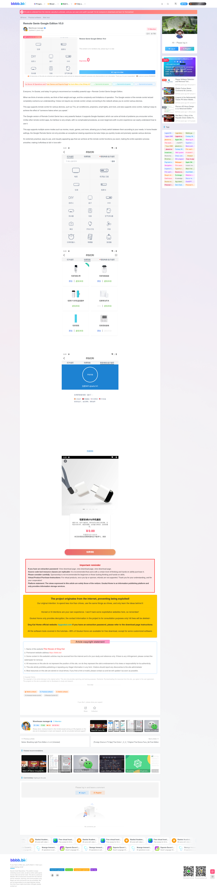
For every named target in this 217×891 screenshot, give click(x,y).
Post (185, 4)
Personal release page (169, 185)
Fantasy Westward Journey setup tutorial (180, 149)
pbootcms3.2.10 (180, 146)
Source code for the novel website (180, 172)
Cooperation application (81, 870)
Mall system (180, 152)
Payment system (169, 162)
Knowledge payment (180, 178)
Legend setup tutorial (180, 136)
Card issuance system (169, 178)
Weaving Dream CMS (190, 139)
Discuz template (190, 178)
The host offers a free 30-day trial (79, 84)
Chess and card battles (180, 156)
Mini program (179, 159)
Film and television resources (169, 172)
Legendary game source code (180, 133)
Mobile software (31, 692)
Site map (93, 870)
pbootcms (169, 149)
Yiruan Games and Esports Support (57, 84)
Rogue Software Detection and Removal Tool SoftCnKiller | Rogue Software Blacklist (184, 82)
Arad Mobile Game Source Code (190, 172)
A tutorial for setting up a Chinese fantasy (190, 152)
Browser (190, 156)
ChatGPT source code (190, 181)
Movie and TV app (190, 146)
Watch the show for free (190, 169)
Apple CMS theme (190, 162)
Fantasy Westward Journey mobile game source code (190, 136)
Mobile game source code (190, 133)
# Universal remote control (33, 695)
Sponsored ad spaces (101, 84)
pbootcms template (169, 139)
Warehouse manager (36, 28)
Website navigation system (190, 175)
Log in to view (118, 72)
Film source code (180, 165)
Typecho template (180, 169)
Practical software (34, 17)
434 (49, 725)
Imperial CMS (169, 169)
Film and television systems (190, 149)
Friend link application (57, 870)
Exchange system (180, 175)
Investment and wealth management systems (169, 152)
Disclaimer (69, 870)
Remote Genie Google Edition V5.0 (43, 23)
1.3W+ (37, 725)
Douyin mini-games (169, 175)
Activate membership (198, 4)
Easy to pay (190, 159)
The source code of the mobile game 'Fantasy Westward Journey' (169, 143)
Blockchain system (169, 156)
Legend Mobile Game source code (169, 133)
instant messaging (190, 165)
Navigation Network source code (169, 165)
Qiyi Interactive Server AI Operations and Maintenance (35, 84)
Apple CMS (169, 136)
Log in (83, 793)
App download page (180, 181)
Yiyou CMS (169, 146)
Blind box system (169, 159)
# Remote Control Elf (51, 695)
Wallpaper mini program (180, 162)
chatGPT (180, 143)
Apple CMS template (180, 139)
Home (24, 17)
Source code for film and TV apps (169, 181)
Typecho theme (190, 143)
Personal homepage (190, 185)
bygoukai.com (65, 624)
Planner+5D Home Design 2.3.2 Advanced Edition (184, 107)
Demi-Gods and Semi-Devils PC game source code (180, 185)
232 (43, 725)
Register (99, 793)
